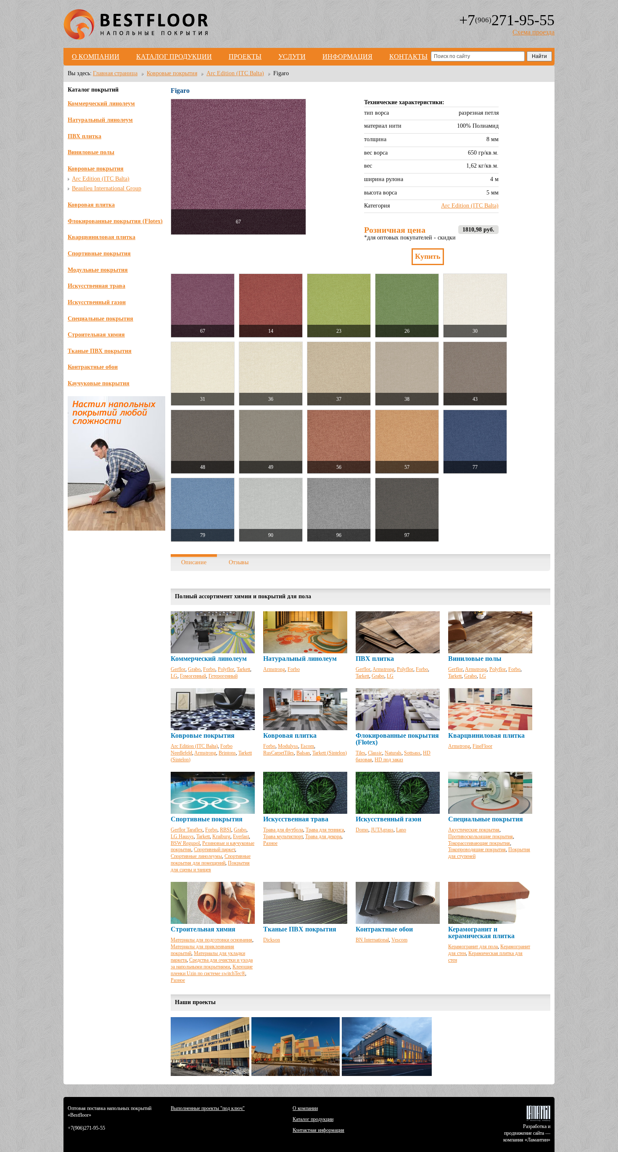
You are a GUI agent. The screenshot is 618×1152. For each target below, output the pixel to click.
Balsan (303, 753)
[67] (238, 166)
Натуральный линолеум (100, 120)
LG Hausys (182, 836)
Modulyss (288, 746)
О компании (95, 56)
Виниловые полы (91, 152)
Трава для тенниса (325, 830)
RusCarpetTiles (278, 753)
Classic (375, 753)
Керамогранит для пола (473, 946)
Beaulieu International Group (106, 188)
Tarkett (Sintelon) (329, 753)
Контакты (408, 56)
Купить (428, 256)
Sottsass (412, 753)
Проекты (245, 56)
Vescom (399, 940)
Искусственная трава (96, 286)
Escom (307, 746)
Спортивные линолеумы (196, 856)
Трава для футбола (283, 830)
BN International (372, 940)
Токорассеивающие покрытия (479, 843)
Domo (362, 830)
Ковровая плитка (91, 205)
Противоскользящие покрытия (480, 836)
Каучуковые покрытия (98, 383)
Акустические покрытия (473, 830)
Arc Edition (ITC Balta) (100, 179)
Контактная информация (318, 1130)
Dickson (271, 940)
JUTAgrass (382, 830)
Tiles (360, 753)
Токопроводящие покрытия (477, 849)
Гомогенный (193, 676)
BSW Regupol (185, 843)
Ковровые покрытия (96, 169)
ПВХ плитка (84, 136)
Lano (401, 830)
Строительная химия (96, 334)
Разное (270, 843)
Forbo (209, 669)
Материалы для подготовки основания (211, 940)
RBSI (225, 830)
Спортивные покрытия (99, 253)
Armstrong (274, 669)
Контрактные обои (93, 367)
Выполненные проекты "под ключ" (208, 1108)
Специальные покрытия (100, 319)
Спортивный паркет (214, 849)
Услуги (292, 56)
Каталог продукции (174, 56)
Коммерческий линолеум (101, 103)
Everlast (241, 836)
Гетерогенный (223, 676)
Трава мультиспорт (283, 836)
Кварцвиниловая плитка (101, 237)
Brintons (227, 753)
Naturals (393, 753)
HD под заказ (389, 760)
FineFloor (482, 746)
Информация (347, 56)
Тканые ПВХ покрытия (100, 351)
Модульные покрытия (98, 270)
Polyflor (226, 669)
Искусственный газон (97, 302)
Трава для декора (323, 836)
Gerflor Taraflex (187, 830)
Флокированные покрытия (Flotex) (115, 221)
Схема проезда (533, 32)
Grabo (194, 669)
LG (174, 676)
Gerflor (178, 669)
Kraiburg (221, 836)
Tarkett (243, 669)
